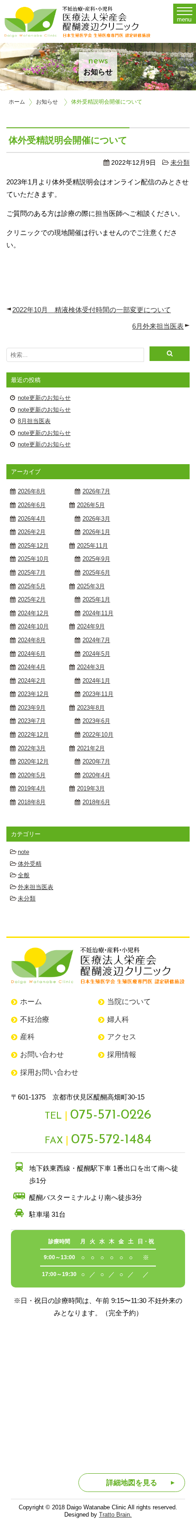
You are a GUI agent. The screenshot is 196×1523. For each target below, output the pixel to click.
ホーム (17, 102)
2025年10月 (33, 558)
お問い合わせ (42, 1054)
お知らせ (47, 102)
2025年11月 (92, 545)
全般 (24, 875)
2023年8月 (91, 707)
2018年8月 (32, 802)
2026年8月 (32, 491)
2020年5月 (32, 775)
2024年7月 (96, 640)
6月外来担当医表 (158, 326)
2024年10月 (33, 626)
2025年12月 (33, 545)
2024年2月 (32, 680)
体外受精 (29, 863)
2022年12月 (33, 734)
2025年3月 (91, 586)
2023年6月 (96, 720)
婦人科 (118, 1019)
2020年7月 (96, 761)
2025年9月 (96, 558)
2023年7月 (32, 720)
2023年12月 (33, 694)
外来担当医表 (35, 887)
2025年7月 (32, 572)
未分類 (180, 162)
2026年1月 (96, 532)
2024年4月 (32, 667)
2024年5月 (96, 653)
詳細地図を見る (131, 1482)
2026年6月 (32, 505)
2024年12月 (33, 613)
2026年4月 (32, 518)
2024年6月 (32, 653)
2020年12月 (33, 761)
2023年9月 (32, 707)
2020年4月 (96, 775)
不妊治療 (34, 1019)
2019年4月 (32, 788)
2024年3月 (91, 667)
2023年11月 (98, 694)
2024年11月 (98, 613)
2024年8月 (32, 640)
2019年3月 (91, 788)
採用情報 (121, 1054)
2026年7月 (96, 491)
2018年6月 (96, 802)
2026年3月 (96, 518)
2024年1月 (96, 680)
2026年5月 (91, 505)
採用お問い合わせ (49, 1072)
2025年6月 (96, 572)
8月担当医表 (34, 421)
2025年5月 (32, 586)
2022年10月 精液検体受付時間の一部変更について (91, 310)
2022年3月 (32, 748)
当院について (129, 1001)
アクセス (121, 1037)
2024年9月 (91, 626)
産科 (27, 1037)
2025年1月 (96, 599)
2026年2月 (32, 532)
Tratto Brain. (115, 1514)
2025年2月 (32, 599)
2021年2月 (91, 748)
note (23, 851)
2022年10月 (98, 734)
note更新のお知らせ (44, 397)
